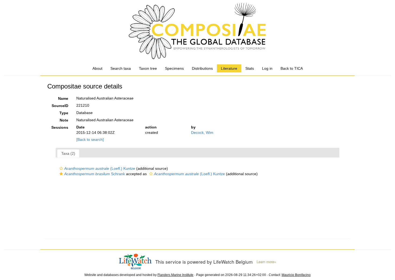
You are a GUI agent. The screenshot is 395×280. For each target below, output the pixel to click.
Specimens (174, 68)
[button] (61, 168)
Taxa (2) (68, 153)
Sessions (59, 127)
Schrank (94, 174)
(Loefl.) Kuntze (99, 168)
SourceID (60, 106)
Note (64, 120)
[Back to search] (90, 139)
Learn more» (266, 261)
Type (63, 113)
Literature (229, 68)
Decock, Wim (202, 132)
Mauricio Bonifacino (296, 275)
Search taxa (120, 68)
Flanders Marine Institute (175, 275)
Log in (267, 68)
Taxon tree (148, 68)
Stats (249, 68)
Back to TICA (292, 68)
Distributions (202, 68)
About (97, 68)
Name (63, 98)
